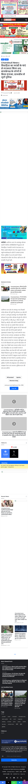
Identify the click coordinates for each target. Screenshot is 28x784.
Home (3, 56)
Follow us (3, 731)
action (9, 716)
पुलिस (21, 724)
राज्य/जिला (4, 771)
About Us (22, 774)
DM (10, 719)
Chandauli (11, 377)
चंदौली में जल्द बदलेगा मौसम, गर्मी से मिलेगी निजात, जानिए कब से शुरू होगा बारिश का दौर (20, 636)
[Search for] (26, 20)
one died (9, 721)
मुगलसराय (3, 726)
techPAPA (22, 769)
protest (19, 721)
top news (4, 724)
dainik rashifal (5, 719)
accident (4, 716)
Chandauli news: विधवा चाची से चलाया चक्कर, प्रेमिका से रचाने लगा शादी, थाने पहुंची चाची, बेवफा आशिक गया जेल (21, 617)
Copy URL (14, 388)
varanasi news (11, 724)
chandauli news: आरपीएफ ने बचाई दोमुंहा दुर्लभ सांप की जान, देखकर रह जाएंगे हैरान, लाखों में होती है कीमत (7, 511)
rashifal (24, 721)
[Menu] (2, 20)
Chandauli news (22, 716)
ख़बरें (9, 56)
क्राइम (21, 771)
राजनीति (24, 771)
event (14, 719)
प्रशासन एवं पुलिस (6, 774)
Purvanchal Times (7, 92)
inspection (20, 719)
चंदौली (7, 59)
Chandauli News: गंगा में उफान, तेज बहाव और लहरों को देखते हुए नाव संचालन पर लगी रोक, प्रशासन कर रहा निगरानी (20, 702)
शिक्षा (7, 56)
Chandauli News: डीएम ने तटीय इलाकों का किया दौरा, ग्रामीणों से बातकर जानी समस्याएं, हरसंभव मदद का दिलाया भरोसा (7, 702)
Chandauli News (11, 771)
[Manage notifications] (24, 781)
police (19, 377)
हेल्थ (11, 774)
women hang (14, 380)
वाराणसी (17, 771)
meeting (3, 721)
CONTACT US (16, 774)
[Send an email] (11, 92)
